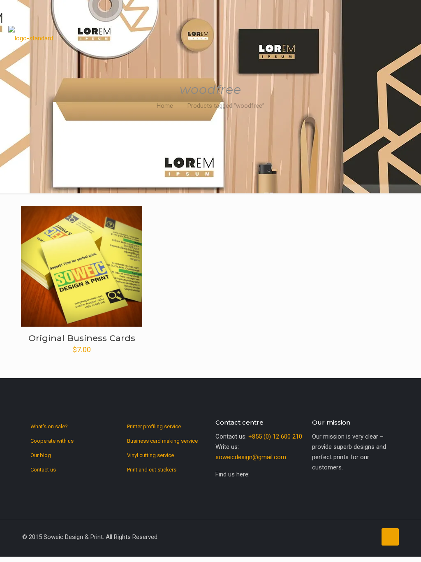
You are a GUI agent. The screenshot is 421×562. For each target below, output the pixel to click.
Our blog (40, 455)
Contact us (43, 470)
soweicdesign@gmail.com (250, 457)
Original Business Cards (81, 338)
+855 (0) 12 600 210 (275, 436)
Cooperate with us (52, 441)
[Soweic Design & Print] (30, 34)
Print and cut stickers (151, 470)
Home (165, 105)
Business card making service (162, 441)
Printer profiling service (154, 426)
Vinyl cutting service (150, 455)
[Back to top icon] (390, 537)
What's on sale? (49, 426)
